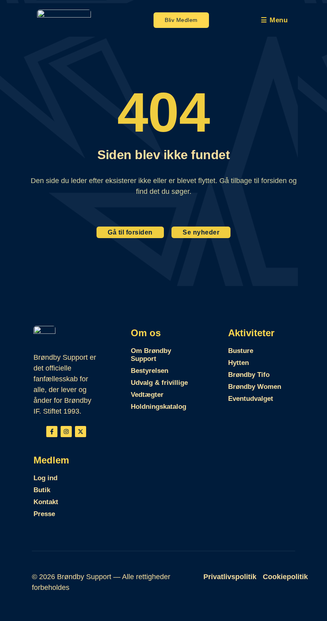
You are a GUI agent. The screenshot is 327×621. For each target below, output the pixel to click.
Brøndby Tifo (249, 375)
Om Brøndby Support (151, 355)
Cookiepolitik (285, 577)
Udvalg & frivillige (159, 382)
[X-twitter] (80, 431)
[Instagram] (66, 431)
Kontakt (45, 502)
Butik (41, 490)
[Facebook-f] (51, 431)
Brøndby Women (254, 386)
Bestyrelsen (149, 371)
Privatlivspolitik (229, 577)
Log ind (45, 478)
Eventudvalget (250, 398)
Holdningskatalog (158, 406)
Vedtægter (147, 394)
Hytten (238, 363)
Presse (44, 514)
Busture (240, 351)
